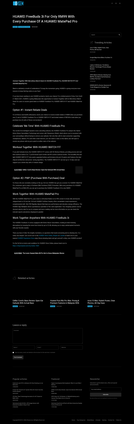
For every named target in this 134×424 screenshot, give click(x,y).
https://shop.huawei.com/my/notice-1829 (26, 246)
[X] (30, 77)
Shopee (55, 235)
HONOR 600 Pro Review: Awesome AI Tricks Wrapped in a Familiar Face (100, 86)
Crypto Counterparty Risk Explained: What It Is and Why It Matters (66, 384)
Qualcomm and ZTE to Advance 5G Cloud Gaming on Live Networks (28, 384)
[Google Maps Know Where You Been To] (118, 58)
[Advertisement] (105, 108)
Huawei (15, 27)
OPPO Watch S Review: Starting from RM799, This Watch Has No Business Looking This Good (100, 77)
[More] (43, 77)
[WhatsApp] (38, 77)
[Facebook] (26, 77)
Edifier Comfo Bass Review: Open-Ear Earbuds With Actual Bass (28, 301)
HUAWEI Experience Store (26, 238)
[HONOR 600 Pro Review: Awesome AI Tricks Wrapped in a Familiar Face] (118, 87)
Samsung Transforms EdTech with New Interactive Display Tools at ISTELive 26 (66, 404)
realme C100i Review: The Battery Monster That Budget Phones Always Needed (100, 67)
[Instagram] (116, 3)
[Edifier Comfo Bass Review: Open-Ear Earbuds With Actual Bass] (29, 290)
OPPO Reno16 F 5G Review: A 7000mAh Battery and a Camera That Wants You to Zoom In (65, 397)
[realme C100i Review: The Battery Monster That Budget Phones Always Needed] (118, 67)
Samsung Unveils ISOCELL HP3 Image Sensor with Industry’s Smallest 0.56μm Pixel (26, 404)
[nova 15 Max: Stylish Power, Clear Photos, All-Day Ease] (118, 49)
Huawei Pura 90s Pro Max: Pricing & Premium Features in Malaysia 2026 (64, 301)
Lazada (62, 235)
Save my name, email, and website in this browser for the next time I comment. (35, 352)
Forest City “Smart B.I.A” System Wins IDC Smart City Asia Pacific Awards (28, 390)
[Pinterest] (34, 77)
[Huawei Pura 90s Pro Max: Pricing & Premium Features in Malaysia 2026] (67, 290)
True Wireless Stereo (24, 27)
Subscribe (105, 394)
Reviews (15, 306)
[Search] (119, 35)
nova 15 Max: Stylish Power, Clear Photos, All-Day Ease (99, 49)
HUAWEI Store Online (45, 235)
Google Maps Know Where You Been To (101, 58)
